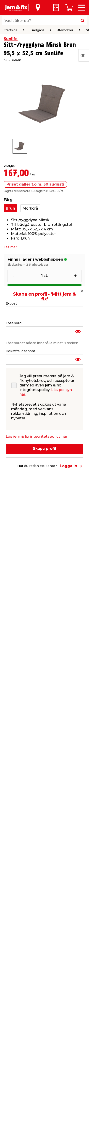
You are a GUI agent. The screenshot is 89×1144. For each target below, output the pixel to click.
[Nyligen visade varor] (84, 55)
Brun (10, 208)
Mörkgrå (30, 208)
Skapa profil (44, 448)
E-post (11, 303)
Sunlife (11, 39)
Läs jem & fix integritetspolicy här (36, 436)
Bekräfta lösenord (20, 351)
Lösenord (13, 323)
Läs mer (10, 247)
